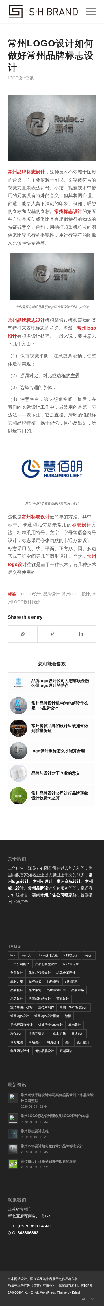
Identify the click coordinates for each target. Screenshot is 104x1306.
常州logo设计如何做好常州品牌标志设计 (52, 1146)
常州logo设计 (76, 594)
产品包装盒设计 (46, 964)
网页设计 (53, 1042)
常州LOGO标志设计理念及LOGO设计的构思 (55, 1116)
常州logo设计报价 (46, 1016)
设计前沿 (83, 1042)
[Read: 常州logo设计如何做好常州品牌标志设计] (13, 1149)
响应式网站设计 (40, 998)
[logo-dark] (43, 11)
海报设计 (16, 1033)
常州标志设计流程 (35, 1131)
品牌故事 (71, 981)
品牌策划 (35, 990)
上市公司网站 (19, 964)
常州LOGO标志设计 (74, 1007)
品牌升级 (16, 981)
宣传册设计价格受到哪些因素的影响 (48, 1161)
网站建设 (16, 1042)
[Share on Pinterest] (52, 634)
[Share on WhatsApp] (22, 634)
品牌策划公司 (56, 990)
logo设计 (31, 594)
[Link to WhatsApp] (92, 1298)
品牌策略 (77, 990)
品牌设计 (51, 594)
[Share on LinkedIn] (81, 634)
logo (13, 955)
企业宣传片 (71, 964)
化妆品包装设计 (40, 972)
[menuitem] (88, 11)
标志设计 (74, 1024)
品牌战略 (53, 981)
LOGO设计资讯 (21, 78)
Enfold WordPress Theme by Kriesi (55, 1292)
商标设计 (62, 998)
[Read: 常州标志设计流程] (13, 1134)
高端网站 (66, 1051)
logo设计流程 (48, 955)
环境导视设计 (38, 1033)
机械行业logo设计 (50, 1024)
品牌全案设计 (65, 972)
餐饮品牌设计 (44, 1051)
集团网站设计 (19, 1051)
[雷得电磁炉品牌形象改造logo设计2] (52, 128)
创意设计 (16, 972)
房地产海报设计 (21, 1024)
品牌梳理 (16, 990)
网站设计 (35, 1042)
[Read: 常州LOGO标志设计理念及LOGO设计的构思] (13, 1118)
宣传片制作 (46, 1007)
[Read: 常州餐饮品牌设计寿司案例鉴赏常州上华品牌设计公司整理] (13, 1098)
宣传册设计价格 (21, 1007)
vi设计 (88, 955)
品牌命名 (35, 981)
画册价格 (59, 1033)
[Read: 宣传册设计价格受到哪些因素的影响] (13, 1164)
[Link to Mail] (83, 1298)
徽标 (68, 1016)
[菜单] (88, 11)
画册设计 (77, 1033)
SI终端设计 (71, 955)
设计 (68, 1042)
